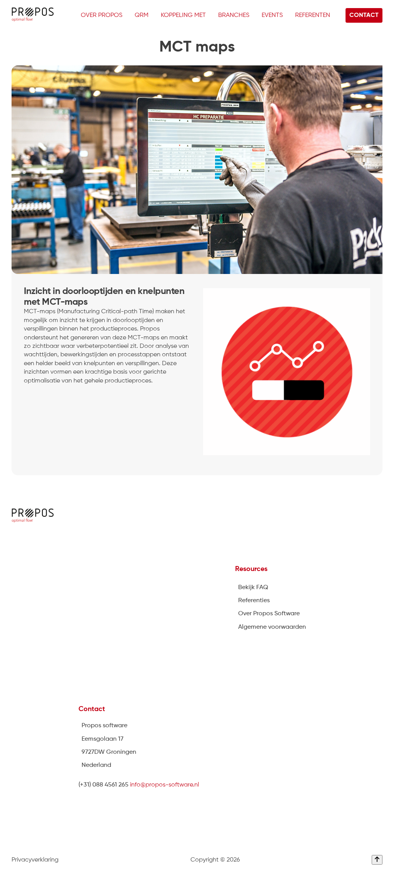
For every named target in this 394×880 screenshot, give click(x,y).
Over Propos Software (269, 614)
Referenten (312, 15)
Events (272, 15)
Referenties (254, 601)
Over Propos (101, 15)
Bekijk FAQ (253, 587)
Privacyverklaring (35, 860)
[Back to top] (377, 860)
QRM (142, 15)
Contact (364, 15)
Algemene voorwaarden (272, 627)
